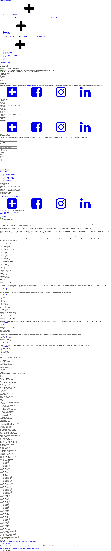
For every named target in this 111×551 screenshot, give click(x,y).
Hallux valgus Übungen (9, 174)
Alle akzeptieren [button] (4, 541)
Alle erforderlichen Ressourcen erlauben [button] (10, 548)
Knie (31, 36)
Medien (2, 334)
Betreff (2, 152)
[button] (55, 550)
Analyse (2, 292)
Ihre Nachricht (3, 156)
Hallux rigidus (19, 17)
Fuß (6, 36)
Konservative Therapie (41, 36)
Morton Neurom (30, 17)
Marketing (2, 321)
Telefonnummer (4, 149)
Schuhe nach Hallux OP (9, 177)
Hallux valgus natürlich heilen (11, 179)
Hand (25, 36)
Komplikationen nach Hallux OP (11, 180)
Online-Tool (29, 85)
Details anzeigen (4, 241)
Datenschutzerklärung (12, 168)
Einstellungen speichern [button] (30, 541)
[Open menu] (0, 64)
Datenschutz (3, 216)
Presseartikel (15, 55)
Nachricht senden (5, 169)
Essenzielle (3, 238)
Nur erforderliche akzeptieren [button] (16, 541)
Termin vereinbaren (5, 62)
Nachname (3, 142)
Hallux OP (6, 175)
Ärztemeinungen (7, 55)
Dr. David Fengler (8, 52)
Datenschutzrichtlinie (5, 543)
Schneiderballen (55, 17)
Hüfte (19, 36)
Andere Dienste (4, 345)
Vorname (2, 138)
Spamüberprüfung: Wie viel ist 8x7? (9, 163)
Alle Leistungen (7, 33)
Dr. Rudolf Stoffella (8, 53)
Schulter (12, 36)
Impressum (3, 213)
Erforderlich (3, 285)
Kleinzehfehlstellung (42, 17)
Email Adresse (3, 145)
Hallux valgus (8, 17)
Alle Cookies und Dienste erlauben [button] (30, 548)
